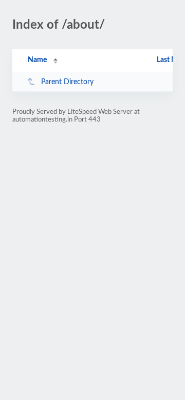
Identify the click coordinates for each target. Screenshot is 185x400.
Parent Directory (67, 82)
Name (37, 60)
